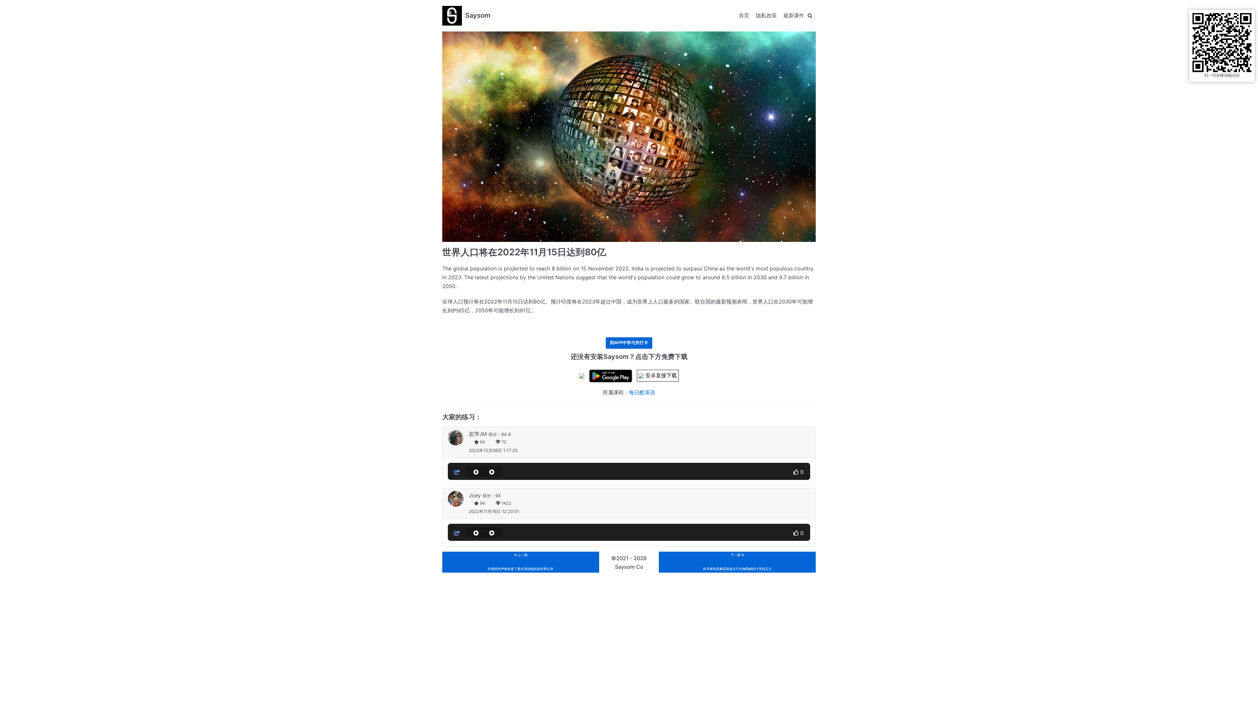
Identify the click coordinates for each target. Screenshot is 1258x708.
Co (639, 566)
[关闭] (810, 15)
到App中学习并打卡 (629, 342)
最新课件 (793, 15)
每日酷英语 (642, 392)
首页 (744, 15)
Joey (475, 495)
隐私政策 (766, 15)
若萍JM (478, 434)
